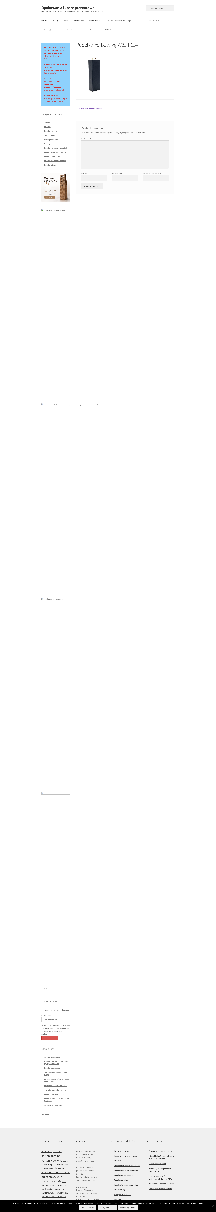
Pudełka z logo (50, 165)
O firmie (45, 20)
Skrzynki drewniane (52, 135)
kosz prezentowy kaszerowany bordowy (54, 1185)
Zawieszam (61, 30)
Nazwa (84, 173)
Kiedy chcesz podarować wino (56, 1086)
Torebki (47, 122)
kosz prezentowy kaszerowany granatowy (55, 1196)
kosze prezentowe (53, 1172)
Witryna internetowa (152, 173)
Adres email (118, 173)
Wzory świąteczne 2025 (53, 1105)
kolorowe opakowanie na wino (55, 1164)
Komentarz (86, 138)
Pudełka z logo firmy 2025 (54, 1094)
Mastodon (45, 1114)
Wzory (55, 20)
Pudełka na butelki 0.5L (53, 156)
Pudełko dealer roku (52, 1068)
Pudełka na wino (50, 131)
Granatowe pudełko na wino (77, 30)
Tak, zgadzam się (87, 1208)
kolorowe (65, 1161)
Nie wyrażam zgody (107, 1208)
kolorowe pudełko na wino (53, 1168)
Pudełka (47, 127)
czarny (59, 1151)
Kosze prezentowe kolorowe (55, 144)
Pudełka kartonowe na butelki (56, 148)
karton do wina (51, 1156)
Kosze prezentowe (51, 139)
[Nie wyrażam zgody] (213, 1206)
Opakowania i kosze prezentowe (68, 7)
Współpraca (79, 20)
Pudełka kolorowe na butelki (55, 152)
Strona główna (49, 30)
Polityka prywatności (128, 1208)
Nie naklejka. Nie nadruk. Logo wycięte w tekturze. (56, 1062)
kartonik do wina (52, 1160)
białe (54, 1152)
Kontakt (66, 20)
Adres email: (47, 1015)
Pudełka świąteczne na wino (55, 161)
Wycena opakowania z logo (119, 20)
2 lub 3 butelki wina (47, 1152)
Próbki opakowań (96, 20)
